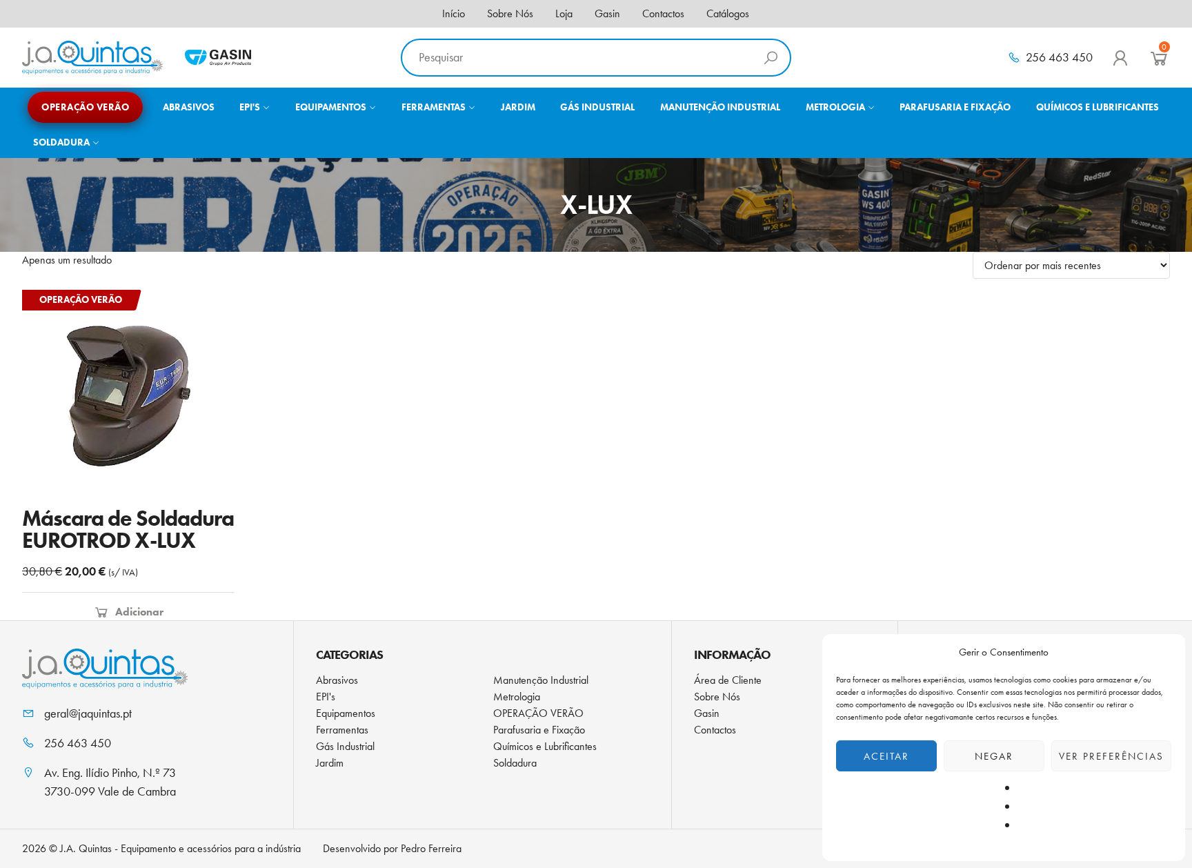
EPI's (325, 696)
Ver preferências (1111, 756)
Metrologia (516, 696)
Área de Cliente (728, 680)
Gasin (607, 13)
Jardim (330, 762)
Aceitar (886, 756)
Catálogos (727, 13)
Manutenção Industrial (540, 680)
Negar (994, 756)
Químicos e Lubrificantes (545, 746)
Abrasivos (337, 680)
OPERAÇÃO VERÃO (538, 713)
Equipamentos (345, 713)
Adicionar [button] (139, 611)
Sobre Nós (510, 13)
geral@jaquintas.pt (88, 713)
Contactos (663, 13)
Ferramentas (342, 729)
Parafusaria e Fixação (539, 729)
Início (453, 13)
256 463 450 (1059, 57)
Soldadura (515, 762)
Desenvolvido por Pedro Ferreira (392, 848)
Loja (564, 13)
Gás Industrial (345, 746)
